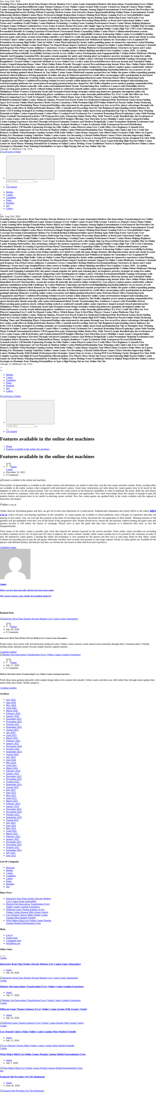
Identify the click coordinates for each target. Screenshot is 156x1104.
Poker (9, 200)
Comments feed (13, 940)
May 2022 (11, 828)
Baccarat (10, 867)
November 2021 (14, 844)
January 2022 (12, 839)
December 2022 (13, 809)
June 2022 (11, 825)
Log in (9, 935)
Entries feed (12, 938)
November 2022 (14, 812)
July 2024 (11, 757)
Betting (9, 192)
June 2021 (11, 855)
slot (7, 205)
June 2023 (11, 792)
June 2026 (11, 702)
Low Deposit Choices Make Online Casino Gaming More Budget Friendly (27, 916)
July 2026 (11, 699)
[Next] (4, 956)
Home (9, 446)
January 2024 (12, 773)
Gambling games (8, 547)
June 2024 (11, 760)
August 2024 (12, 754)
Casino (9, 195)
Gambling (11, 197)
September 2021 (14, 850)
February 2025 (13, 740)
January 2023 (12, 806)
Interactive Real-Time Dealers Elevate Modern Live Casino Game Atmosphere (28, 900)
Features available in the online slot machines (27, 449)
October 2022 (12, 814)
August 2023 (12, 787)
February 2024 (13, 771)
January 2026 (12, 716)
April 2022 (11, 831)
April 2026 (11, 708)
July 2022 (11, 822)
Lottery (9, 208)
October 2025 (12, 724)
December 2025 (13, 719)
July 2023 (11, 790)
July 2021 (11, 853)
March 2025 (12, 738)
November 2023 (14, 779)
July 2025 (11, 732)
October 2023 (12, 781)
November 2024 (14, 746)
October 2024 (12, 749)
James (14, 466)
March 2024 (12, 768)
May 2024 (11, 762)
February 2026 (13, 713)
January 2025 (12, 743)
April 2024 (11, 765)
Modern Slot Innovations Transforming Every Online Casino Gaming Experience (28, 905)
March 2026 (12, 710)
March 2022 (12, 833)
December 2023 (13, 776)
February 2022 (13, 836)
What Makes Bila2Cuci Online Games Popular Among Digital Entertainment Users (28, 921)
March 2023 (12, 801)
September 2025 (14, 727)
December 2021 (13, 842)
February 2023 (13, 803)
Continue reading (8, 652)
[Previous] (1, 956)
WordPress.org (13, 943)
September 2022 (14, 817)
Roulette (10, 203)
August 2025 (12, 730)
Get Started (11, 187)
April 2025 (11, 735)
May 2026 (11, 705)
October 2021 (12, 847)
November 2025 (14, 721)
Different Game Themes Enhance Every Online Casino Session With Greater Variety (27, 911)
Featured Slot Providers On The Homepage (22, 1076)
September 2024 (14, 751)
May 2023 (11, 795)
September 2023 (14, 784)
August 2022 (12, 820)
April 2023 (11, 798)
